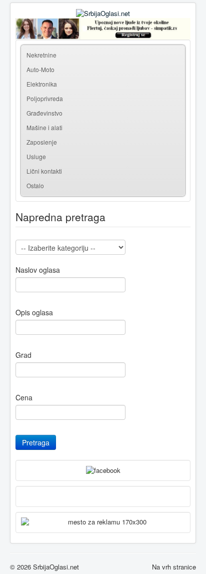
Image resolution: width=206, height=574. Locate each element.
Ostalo (35, 185)
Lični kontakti (44, 171)
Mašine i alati (44, 127)
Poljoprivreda (44, 98)
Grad (24, 355)
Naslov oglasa (38, 270)
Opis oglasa (34, 312)
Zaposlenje (41, 142)
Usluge (36, 156)
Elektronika (41, 84)
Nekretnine (41, 55)
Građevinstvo (44, 113)
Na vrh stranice (174, 566)
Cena (24, 397)
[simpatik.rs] (103, 29)
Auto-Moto (40, 69)
